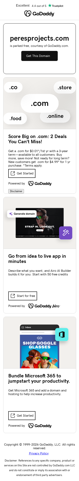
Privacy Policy (39, 453)
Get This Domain (38, 56)
